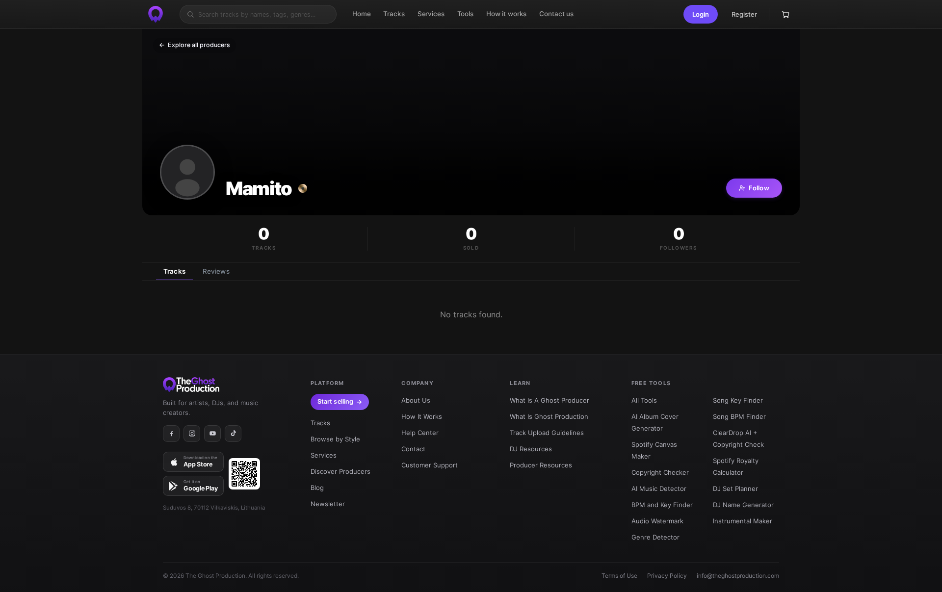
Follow (759, 188)
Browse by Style (335, 439)
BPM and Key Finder (662, 505)
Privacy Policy (667, 575)
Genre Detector (655, 537)
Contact (413, 449)
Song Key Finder (738, 400)
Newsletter (328, 504)
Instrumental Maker (742, 521)
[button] (700, 14)
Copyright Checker (660, 472)
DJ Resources (531, 449)
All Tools (644, 400)
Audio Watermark (657, 521)
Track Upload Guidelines (547, 433)
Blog (317, 487)
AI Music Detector (658, 488)
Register (744, 14)
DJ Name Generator (743, 505)
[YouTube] (212, 433)
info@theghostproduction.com (738, 575)
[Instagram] (191, 433)
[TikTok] (233, 433)
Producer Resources (541, 465)
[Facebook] (171, 433)
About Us (415, 400)
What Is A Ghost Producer (549, 400)
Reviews (216, 271)
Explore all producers (194, 45)
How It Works (421, 416)
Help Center (420, 433)
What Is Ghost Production (549, 416)
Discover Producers (340, 471)
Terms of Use (619, 575)
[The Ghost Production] (155, 14)
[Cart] (785, 14)
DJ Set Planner (735, 488)
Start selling (335, 401)
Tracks (174, 271)
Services (324, 455)
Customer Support (429, 465)
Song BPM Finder (739, 416)
